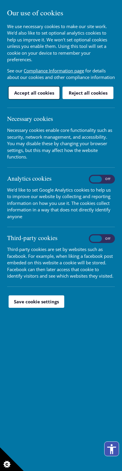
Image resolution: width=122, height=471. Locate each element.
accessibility (112, 449)
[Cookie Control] (12, 459)
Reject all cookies (88, 93)
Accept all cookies (34, 93)
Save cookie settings (36, 302)
